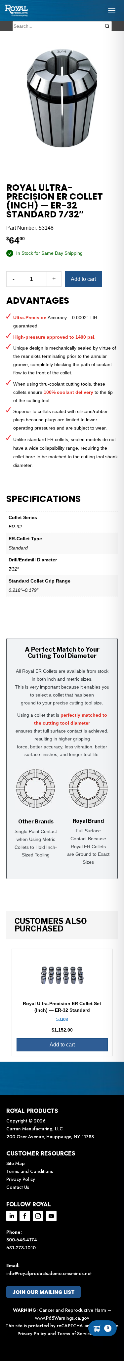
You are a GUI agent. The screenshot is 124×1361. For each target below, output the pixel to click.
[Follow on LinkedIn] (11, 1216)
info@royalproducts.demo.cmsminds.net (49, 1273)
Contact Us (17, 1187)
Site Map (15, 1163)
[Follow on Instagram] (38, 1216)
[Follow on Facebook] (25, 1216)
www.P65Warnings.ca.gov (62, 1318)
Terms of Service (74, 1333)
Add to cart (83, 279)
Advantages (37, 301)
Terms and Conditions (29, 1171)
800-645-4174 (21, 1239)
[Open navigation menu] (111, 10)
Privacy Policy (20, 1179)
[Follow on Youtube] (51, 1216)
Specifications (43, 499)
